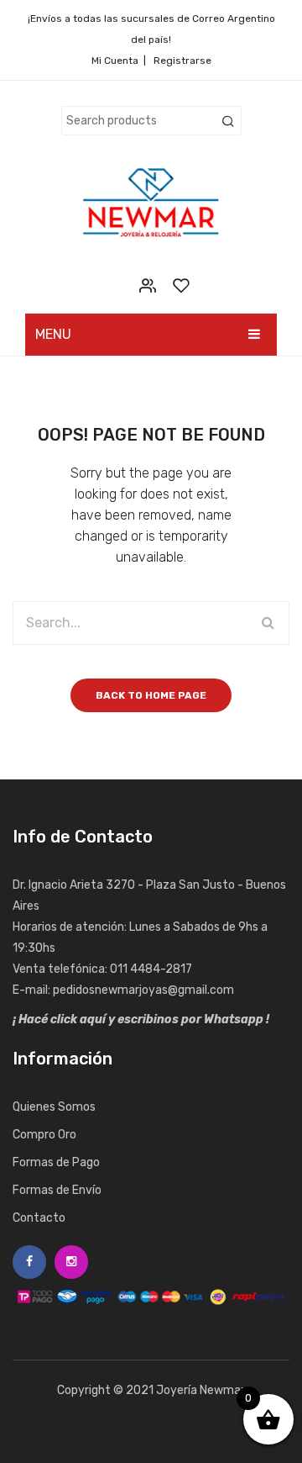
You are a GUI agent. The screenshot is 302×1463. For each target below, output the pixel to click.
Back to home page (151, 695)
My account (147, 285)
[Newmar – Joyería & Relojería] (151, 202)
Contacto (39, 1218)
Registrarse (182, 60)
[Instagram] (71, 1262)
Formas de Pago (56, 1162)
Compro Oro (44, 1135)
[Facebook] (29, 1262)
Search (228, 121)
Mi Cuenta (114, 60)
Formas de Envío (57, 1190)
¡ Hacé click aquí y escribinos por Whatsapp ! (141, 1019)
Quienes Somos (54, 1107)
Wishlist (180, 285)
